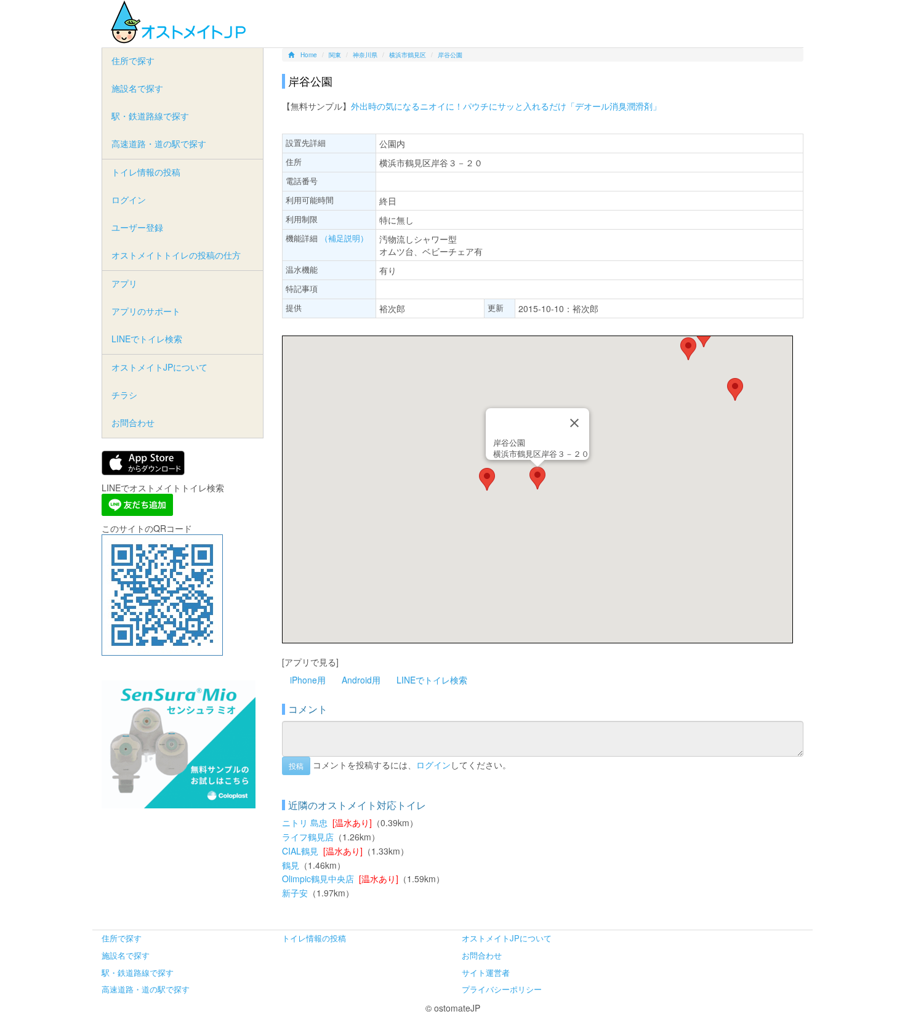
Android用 (361, 680)
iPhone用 (308, 680)
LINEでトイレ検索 (431, 680)
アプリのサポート (145, 311)
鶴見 (290, 865)
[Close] (574, 423)
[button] (537, 478)
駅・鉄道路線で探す (150, 116)
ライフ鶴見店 (308, 837)
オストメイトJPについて (159, 367)
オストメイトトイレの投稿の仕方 (176, 255)
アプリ (124, 283)
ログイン (433, 764)
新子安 (295, 893)
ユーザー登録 (137, 227)
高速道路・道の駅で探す (158, 143)
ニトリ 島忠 (305, 822)
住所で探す (133, 60)
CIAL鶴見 (300, 851)
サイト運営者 (486, 972)
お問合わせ (133, 422)
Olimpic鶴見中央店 (318, 878)
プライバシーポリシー (502, 989)
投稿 (296, 765)
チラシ (124, 394)
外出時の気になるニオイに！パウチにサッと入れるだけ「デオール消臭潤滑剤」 (506, 106)
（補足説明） (344, 238)
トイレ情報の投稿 (145, 172)
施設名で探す (137, 88)
